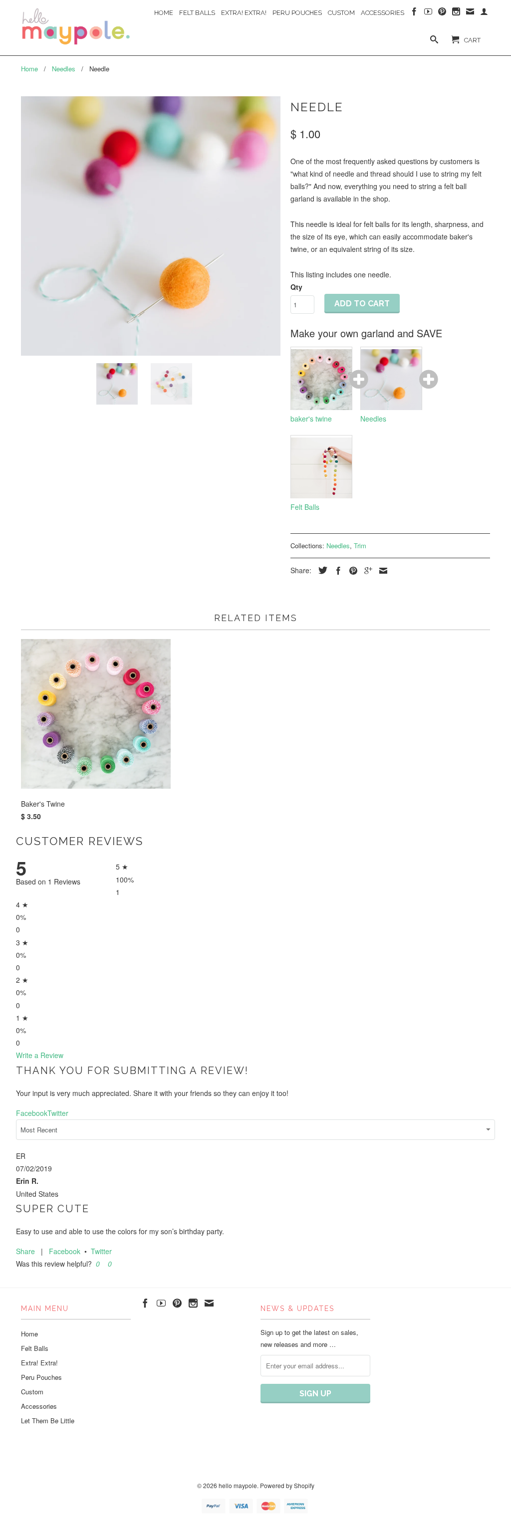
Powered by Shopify (287, 1485)
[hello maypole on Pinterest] (442, 13)
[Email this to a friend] (380, 571)
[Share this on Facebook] (335, 571)
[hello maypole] (76, 26)
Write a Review (39, 1055)
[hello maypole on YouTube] (428, 13)
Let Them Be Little (47, 1420)
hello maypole (238, 1485)
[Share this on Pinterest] (350, 571)
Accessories (382, 12)
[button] (97, 1264)
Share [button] (25, 1251)
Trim (360, 545)
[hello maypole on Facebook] (414, 13)
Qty (296, 287)
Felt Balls (197, 12)
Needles (338, 545)
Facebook (64, 1251)
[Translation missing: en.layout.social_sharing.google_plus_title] (365, 571)
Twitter (101, 1251)
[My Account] (484, 13)
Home (163, 12)
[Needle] (150, 226)
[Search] (434, 41)
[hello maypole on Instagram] (456, 13)
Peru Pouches (297, 12)
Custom (341, 12)
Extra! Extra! (243, 12)
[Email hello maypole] (470, 13)
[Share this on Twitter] (320, 570)
